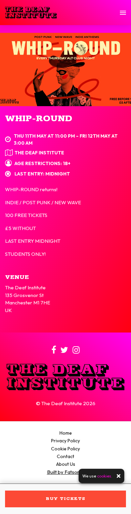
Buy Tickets (65, 499)
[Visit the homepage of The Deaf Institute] (31, 12)
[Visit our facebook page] (54, 351)
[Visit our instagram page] (76, 351)
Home (65, 433)
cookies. (104, 476)
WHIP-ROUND (38, 119)
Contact (65, 456)
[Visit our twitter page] (64, 351)
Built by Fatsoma (65, 472)
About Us (65, 464)
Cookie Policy (65, 449)
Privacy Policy (65, 441)
